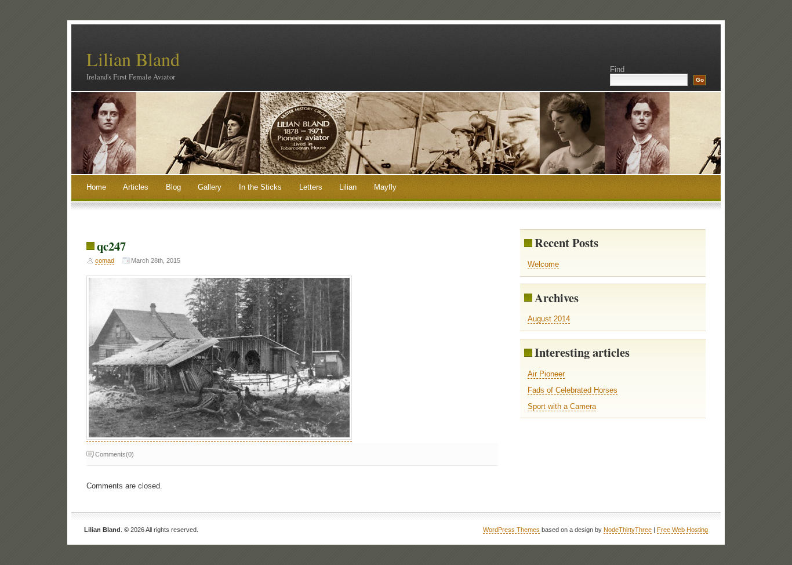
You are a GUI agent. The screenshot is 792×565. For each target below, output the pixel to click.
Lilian (348, 187)
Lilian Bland (133, 58)
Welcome (543, 264)
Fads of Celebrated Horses (572, 390)
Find (617, 69)
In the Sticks (260, 187)
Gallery (209, 187)
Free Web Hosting (682, 529)
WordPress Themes (511, 529)
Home (96, 187)
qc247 (111, 246)
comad (104, 260)
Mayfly (385, 187)
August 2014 (549, 318)
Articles (135, 187)
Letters (310, 187)
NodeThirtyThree (628, 529)
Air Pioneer (546, 374)
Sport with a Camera (562, 406)
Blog (173, 187)
